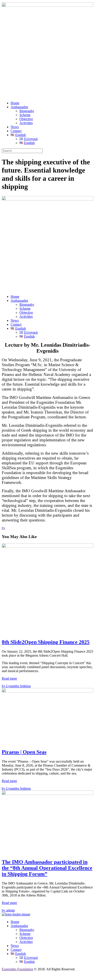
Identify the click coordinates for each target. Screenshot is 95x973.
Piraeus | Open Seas (24, 752)
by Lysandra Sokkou (16, 686)
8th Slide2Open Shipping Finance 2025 (45, 642)
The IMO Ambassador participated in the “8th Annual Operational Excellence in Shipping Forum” (47, 868)
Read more (9, 678)
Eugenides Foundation (17, 969)
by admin (8, 910)
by (3, 528)
